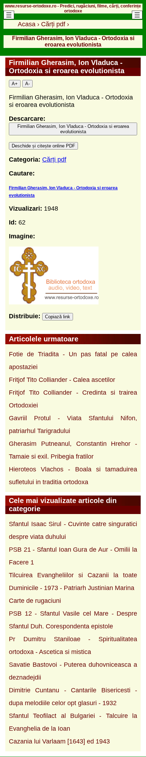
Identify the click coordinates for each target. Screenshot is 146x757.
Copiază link (57, 316)
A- (27, 83)
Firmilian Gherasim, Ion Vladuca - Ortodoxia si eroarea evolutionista (73, 129)
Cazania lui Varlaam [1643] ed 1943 (59, 741)
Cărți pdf (54, 159)
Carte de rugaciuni (35, 600)
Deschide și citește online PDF (43, 145)
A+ (15, 83)
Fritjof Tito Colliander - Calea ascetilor (62, 379)
